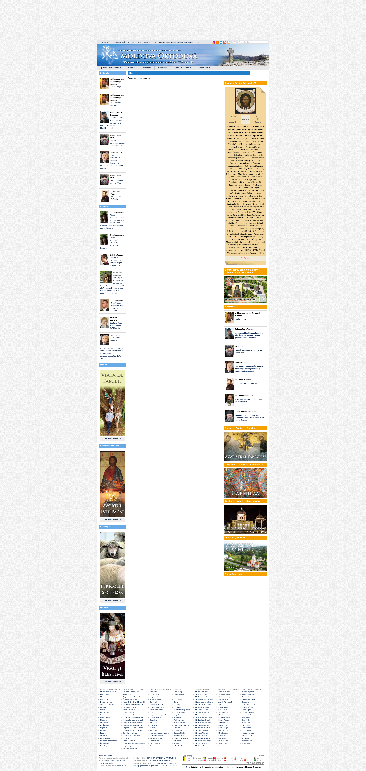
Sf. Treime (103, 697)
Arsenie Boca (246, 697)
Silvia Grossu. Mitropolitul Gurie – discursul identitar (117, 305)
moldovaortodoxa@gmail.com (114, 760)
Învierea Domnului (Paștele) (132, 722)
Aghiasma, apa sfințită (107, 704)
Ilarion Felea (246, 720)
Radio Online (154, 741)
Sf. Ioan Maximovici (202, 725)
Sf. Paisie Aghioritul (201, 743)
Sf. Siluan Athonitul (201, 733)
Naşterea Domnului (129, 707)
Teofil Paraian (246, 730)
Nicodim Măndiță (247, 735)
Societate (147, 68)
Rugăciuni (103, 728)
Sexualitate (154, 720)
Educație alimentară (157, 707)
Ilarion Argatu (246, 717)
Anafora (103, 707)
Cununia (103, 715)
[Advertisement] (87, 20)
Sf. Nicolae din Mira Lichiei (204, 697)
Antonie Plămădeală (225, 702)
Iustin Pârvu (246, 722)
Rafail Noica (246, 743)
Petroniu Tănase (247, 728)
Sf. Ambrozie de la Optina (204, 702)
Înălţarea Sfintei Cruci (130, 699)
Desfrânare (178, 707)
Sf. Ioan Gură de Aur (202, 692)
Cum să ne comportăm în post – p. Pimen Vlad (117, 140)
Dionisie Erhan (223, 707)
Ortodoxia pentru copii (181, 725)
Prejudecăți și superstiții (158, 715)
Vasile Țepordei (223, 743)
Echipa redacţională (106, 763)
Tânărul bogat (117, 83)
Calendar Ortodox (150, 42)
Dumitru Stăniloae (248, 707)
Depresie (177, 704)
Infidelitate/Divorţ (179, 746)
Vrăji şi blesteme (155, 717)
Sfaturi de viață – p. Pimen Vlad (116, 179)
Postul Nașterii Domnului (131, 735)
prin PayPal (122, 766)
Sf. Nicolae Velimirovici (203, 722)
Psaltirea (103, 733)
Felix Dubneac (223, 730)
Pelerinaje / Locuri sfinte (108, 741)
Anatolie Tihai (223, 699)
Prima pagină (104, 42)
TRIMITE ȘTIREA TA (183, 68)
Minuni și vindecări (156, 710)
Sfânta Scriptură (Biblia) (108, 692)
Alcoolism (153, 730)
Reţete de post (128, 746)
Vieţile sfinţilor (127, 694)
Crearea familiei (179, 712)
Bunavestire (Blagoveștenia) (133, 717)
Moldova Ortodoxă (105, 755)
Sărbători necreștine (130, 748)
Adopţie (176, 743)
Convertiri (153, 702)
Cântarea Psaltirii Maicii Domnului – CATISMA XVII (117, 323)
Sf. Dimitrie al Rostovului (203, 717)
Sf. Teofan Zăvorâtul (202, 710)
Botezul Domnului (129, 712)
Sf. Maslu (103, 735)
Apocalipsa (154, 692)
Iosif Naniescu (223, 712)
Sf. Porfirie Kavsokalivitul (203, 741)
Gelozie (176, 702)
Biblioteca (162, 68)
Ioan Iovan (245, 738)
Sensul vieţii (178, 692)
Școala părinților (179, 733)
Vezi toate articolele (112, 439)
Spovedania (104, 722)
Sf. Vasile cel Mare (201, 694)
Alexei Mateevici (224, 694)
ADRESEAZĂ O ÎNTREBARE (160, 760)
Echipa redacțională (118, 42)
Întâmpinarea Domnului (131, 715)
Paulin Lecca (222, 735)
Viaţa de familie (179, 715)
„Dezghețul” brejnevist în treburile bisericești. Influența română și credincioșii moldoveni (112, 160)
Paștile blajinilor (105, 738)
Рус (198, 42)
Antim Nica (222, 704)
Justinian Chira (247, 741)
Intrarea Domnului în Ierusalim (133, 720)
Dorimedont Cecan (224, 746)
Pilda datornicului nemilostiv (117, 100)
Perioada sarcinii (179, 720)
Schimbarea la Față (130, 733)
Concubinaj (178, 699)
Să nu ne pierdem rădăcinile (117, 195)
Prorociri (153, 712)
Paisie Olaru (246, 725)
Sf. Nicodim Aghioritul (202, 720)
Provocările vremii (156, 694)
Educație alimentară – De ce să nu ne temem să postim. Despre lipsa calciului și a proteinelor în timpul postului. (112, 220)
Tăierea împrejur (129, 710)
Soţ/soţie (177, 728)
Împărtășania (104, 725)
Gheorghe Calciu (248, 712)
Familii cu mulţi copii (181, 738)
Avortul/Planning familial (182, 710)
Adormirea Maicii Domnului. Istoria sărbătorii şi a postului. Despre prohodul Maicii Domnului (111, 120)
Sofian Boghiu (223, 725)
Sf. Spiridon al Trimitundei (204, 699)
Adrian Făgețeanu (248, 694)
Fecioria (177, 697)
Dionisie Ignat (246, 710)
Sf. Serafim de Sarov (202, 707)
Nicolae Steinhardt (248, 733)
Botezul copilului (105, 712)
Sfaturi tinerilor (179, 694)
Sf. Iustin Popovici (201, 730)
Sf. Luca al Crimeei (201, 735)
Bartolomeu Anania (248, 699)
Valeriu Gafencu (223, 741)
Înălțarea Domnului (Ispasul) (133, 725)
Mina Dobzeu (223, 733)
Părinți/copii (178, 730)
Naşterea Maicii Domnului (132, 697)
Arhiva (140, 42)
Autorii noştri (131, 42)
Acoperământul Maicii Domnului (134, 702)
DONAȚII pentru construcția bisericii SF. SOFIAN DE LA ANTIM (155, 766)
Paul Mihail (222, 738)
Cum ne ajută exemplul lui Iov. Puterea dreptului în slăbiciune (117, 260)
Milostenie (103, 720)
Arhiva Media (154, 746)
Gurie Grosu (222, 710)
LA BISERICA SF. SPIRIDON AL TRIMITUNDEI (159, 758)
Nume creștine (105, 717)
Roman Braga (223, 728)
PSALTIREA (204, 68)
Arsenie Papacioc (248, 692)
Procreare (177, 717)
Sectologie (153, 725)
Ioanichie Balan (247, 715)
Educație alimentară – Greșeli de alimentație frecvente (112, 241)
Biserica (131, 68)
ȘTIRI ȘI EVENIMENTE (111, 68)
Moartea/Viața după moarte (159, 733)
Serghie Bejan (223, 722)
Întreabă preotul (105, 746)
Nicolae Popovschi (224, 717)
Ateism (152, 728)
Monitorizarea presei (157, 738)
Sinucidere (153, 722)
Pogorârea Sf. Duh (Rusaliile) (133, 728)
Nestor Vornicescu (224, 720)
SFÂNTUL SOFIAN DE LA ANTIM (164, 763)
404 (130, 73)
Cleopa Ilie (245, 702)
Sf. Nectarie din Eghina (203, 738)
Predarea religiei (155, 699)
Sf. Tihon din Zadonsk (202, 712)
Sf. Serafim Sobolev (202, 746)
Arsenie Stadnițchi (224, 692)
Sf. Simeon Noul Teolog (203, 704)
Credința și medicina (157, 704)
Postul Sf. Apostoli (129, 741)
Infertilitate (177, 741)
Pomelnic (103, 730)
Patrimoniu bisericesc (157, 735)
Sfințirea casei (179, 735)
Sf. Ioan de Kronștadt (202, 728)
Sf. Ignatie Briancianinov (203, 715)
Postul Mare (127, 738)
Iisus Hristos (104, 694)
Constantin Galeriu (248, 704)
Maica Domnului (105, 699)
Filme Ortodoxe (155, 743)
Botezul (102, 710)
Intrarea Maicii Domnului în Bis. (133, 704)
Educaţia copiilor (179, 722)
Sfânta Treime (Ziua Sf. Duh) (133, 730)
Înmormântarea (105, 743)
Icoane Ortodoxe (106, 702)
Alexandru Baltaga (224, 697)
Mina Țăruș (222, 715)
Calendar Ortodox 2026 (131, 692)
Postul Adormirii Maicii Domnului (134, 743)
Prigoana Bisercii (156, 697)
